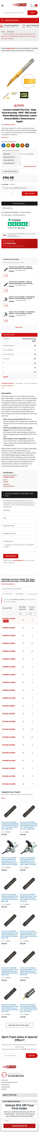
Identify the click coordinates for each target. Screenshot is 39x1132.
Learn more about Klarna (13, 236)
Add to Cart (30, 193)
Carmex (8, 832)
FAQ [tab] (3, 388)
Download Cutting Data (10, 171)
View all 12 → (19, 327)
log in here (10, 48)
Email (5, 518)
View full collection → (8, 584)
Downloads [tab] (19, 383)
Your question (8, 541)
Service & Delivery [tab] (31, 383)
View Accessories (7, 208)
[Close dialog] (35, 1104)
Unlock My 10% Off (19, 1126)
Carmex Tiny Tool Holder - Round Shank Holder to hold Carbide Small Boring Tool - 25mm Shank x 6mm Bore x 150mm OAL (10, 1008)
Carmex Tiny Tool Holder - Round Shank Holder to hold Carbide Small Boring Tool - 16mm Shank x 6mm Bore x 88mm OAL (10, 934)
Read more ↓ (5, 137)
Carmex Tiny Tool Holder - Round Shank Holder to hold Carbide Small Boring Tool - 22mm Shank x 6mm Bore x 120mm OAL (10, 971)
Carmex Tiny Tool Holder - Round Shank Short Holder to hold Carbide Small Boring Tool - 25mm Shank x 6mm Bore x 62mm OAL (28, 1008)
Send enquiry (11, 556)
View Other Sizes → (19, 203)
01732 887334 (10, 243)
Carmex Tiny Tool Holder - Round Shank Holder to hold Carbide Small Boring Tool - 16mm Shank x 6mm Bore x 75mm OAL (28, 898)
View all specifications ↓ (30, 166)
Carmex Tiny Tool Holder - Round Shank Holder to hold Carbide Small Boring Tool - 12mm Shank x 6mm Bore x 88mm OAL (10, 898)
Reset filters (19, 594)
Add (6, 275)
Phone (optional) (9, 525)
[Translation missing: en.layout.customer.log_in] (31, 5)
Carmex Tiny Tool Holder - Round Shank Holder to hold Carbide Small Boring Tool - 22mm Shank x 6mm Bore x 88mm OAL (28, 971)
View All (5, 376)
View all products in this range (19, 1025)
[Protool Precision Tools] (19, 5)
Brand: (3, 832)
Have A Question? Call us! (15, 1073)
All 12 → (3, 798)
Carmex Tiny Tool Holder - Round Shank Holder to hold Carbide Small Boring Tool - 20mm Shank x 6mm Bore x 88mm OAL (28, 934)
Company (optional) (9, 533)
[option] (5, 96)
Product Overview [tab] (8, 383)
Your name (6, 510)
